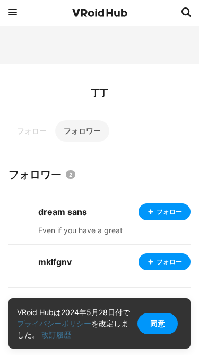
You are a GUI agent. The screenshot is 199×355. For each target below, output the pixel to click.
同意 (157, 323)
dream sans (62, 212)
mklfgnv (55, 262)
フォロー (32, 130)
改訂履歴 (56, 334)
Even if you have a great (80, 230)
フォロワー (82, 130)
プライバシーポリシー (54, 323)
